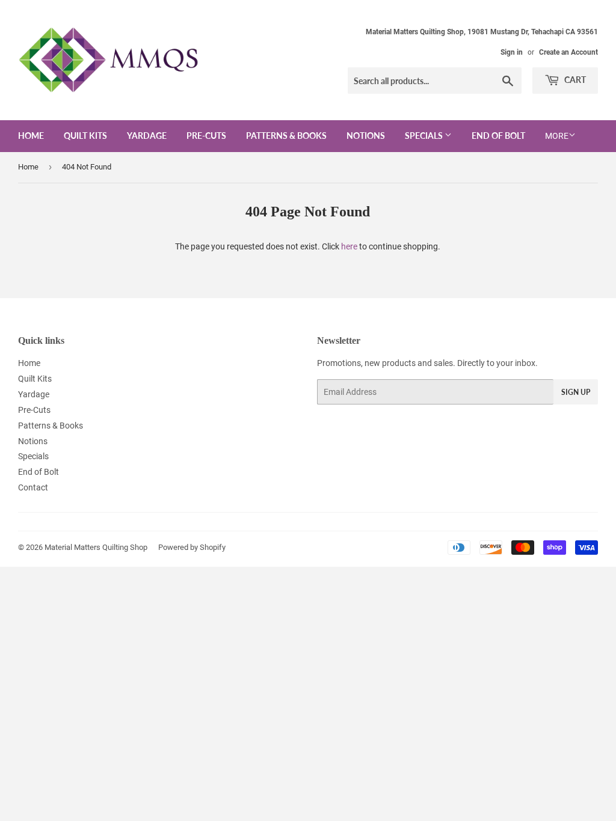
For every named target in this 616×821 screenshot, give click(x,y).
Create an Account (568, 52)
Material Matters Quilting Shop (96, 547)
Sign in (511, 52)
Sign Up (575, 392)
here (349, 246)
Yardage (147, 135)
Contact (33, 487)
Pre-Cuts (206, 135)
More (556, 136)
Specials (425, 135)
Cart (574, 80)
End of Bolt (498, 135)
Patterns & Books (286, 135)
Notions (365, 135)
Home (31, 135)
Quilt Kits (85, 135)
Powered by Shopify (192, 547)
